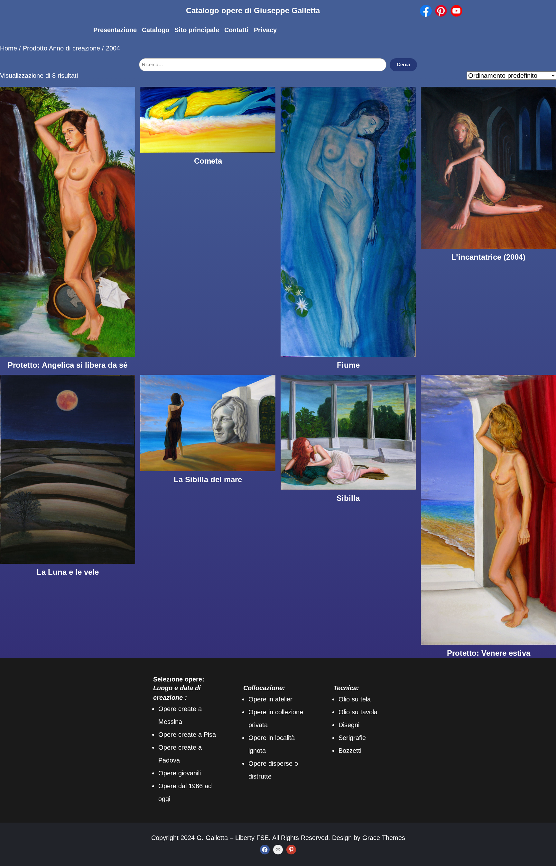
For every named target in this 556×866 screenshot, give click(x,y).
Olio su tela (354, 699)
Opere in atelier (270, 699)
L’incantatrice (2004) (488, 257)
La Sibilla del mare (208, 479)
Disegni (348, 724)
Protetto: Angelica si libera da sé (67, 365)
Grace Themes (383, 837)
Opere (167, 785)
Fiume (348, 365)
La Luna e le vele (68, 572)
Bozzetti (349, 750)
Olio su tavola (357, 712)
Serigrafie (352, 737)
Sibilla (348, 498)
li (199, 773)
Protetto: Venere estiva (488, 653)
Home (8, 48)
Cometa (208, 161)
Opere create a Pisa (187, 734)
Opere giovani (178, 773)
